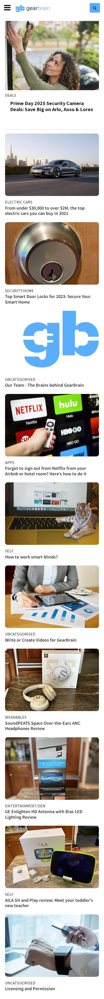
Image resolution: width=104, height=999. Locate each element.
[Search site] (95, 8)
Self (9, 550)
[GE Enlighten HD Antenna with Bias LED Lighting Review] (52, 768)
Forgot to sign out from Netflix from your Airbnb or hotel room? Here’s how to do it (46, 471)
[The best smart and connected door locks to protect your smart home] (52, 253)
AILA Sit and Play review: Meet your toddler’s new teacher (49, 903)
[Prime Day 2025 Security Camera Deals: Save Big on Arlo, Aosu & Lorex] (52, 55)
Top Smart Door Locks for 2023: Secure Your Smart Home (48, 299)
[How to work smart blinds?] (52, 513)
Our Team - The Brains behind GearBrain (44, 385)
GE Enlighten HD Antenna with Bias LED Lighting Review (43, 814)
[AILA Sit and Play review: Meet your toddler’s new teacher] (52, 857)
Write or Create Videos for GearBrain (40, 640)
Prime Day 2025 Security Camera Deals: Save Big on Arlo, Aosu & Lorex (51, 106)
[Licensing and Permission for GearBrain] (52, 945)
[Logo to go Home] (32, 8)
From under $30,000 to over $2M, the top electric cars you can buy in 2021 (45, 210)
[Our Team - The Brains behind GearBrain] (52, 342)
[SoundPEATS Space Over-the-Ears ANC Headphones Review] (52, 680)
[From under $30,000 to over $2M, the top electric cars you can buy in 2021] (52, 165)
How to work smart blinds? (31, 557)
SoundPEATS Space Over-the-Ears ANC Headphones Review (42, 725)
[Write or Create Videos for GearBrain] (52, 596)
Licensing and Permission (30, 988)
